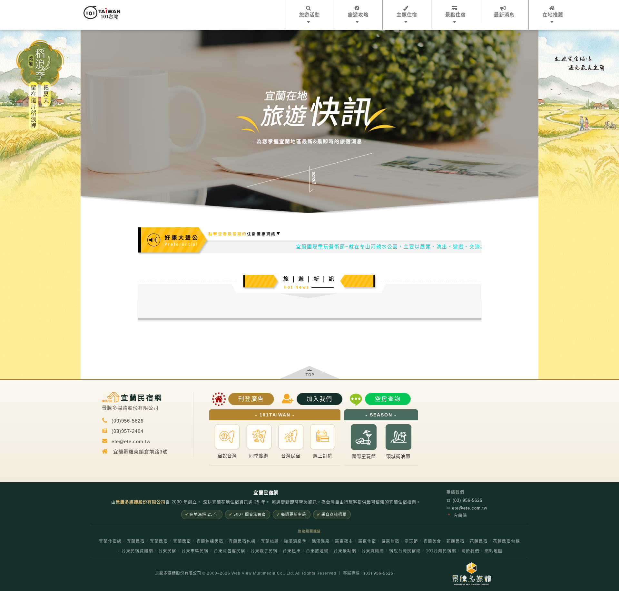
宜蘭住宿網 (110, 541)
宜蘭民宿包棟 (242, 541)
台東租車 (292, 551)
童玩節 (411, 541)
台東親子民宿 (264, 551)
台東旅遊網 (317, 551)
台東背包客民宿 (229, 551)
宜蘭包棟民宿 (209, 541)
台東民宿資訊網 (137, 551)
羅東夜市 (344, 541)
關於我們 (470, 551)
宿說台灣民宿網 (405, 551)
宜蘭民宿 (136, 541)
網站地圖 (494, 551)
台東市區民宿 (195, 551)
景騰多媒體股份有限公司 (178, 573)
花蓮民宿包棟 (506, 541)
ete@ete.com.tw (467, 508)
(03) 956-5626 (464, 500)
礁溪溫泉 (321, 541)
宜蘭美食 (432, 541)
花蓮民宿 (456, 541)
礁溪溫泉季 (295, 541)
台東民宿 (167, 551)
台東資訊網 (372, 551)
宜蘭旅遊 (270, 541)
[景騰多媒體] (471, 573)
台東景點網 (345, 551)
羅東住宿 (367, 541)
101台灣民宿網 (441, 551)
